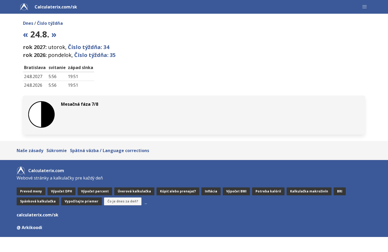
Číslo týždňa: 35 (95, 55)
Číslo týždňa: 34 (88, 47)
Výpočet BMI (236, 191)
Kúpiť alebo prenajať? (178, 191)
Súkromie (56, 150)
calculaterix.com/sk (37, 215)
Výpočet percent (95, 191)
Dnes (28, 23)
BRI (339, 191)
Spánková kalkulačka (38, 201)
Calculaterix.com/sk (56, 7)
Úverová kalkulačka (134, 191)
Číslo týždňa (50, 23)
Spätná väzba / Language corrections (109, 150)
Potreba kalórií (268, 191)
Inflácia (211, 191)
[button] (364, 7)
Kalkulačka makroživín (309, 191)
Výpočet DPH (61, 191)
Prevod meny (31, 191)
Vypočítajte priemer (81, 201)
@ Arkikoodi (29, 227)
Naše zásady (30, 150)
